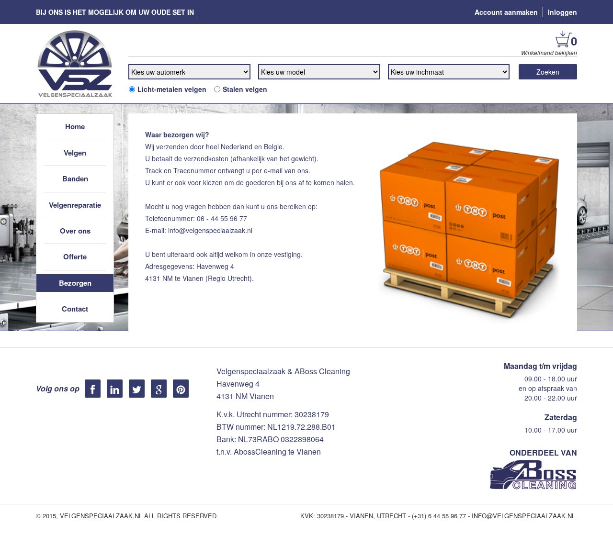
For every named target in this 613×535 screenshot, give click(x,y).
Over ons (75, 230)
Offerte (75, 256)
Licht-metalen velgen (171, 89)
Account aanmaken (506, 12)
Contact (75, 308)
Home (75, 126)
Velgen (75, 152)
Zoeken (547, 72)
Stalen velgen (245, 89)
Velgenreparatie (75, 205)
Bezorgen (75, 283)
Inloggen (562, 12)
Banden (75, 178)
